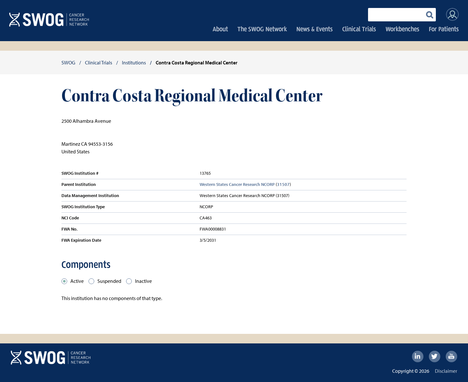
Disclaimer (446, 371)
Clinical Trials (359, 29)
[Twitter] (434, 356)
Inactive (143, 281)
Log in (452, 14)
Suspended (109, 281)
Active (77, 281)
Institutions (134, 62)
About (220, 29)
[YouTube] (451, 356)
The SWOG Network (262, 29)
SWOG (68, 62)
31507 (283, 184)
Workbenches (402, 29)
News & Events (314, 29)
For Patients (444, 29)
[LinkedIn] (417, 356)
